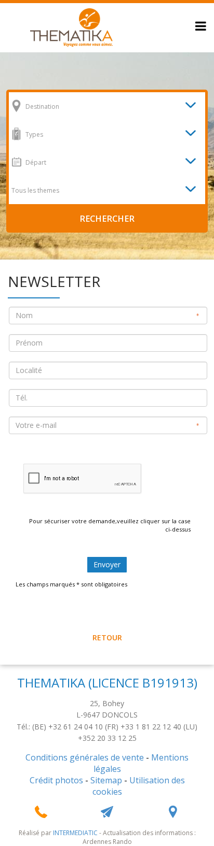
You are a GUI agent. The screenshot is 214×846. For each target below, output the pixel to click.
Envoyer (107, 564)
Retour (107, 637)
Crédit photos (56, 780)
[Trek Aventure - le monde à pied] (71, 26)
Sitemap (106, 780)
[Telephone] (41, 812)
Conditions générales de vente (84, 757)
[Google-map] (173, 812)
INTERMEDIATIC (75, 832)
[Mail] (107, 812)
